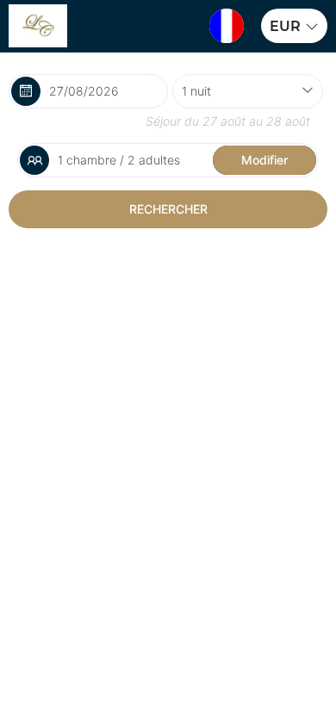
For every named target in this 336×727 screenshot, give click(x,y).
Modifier (264, 159)
